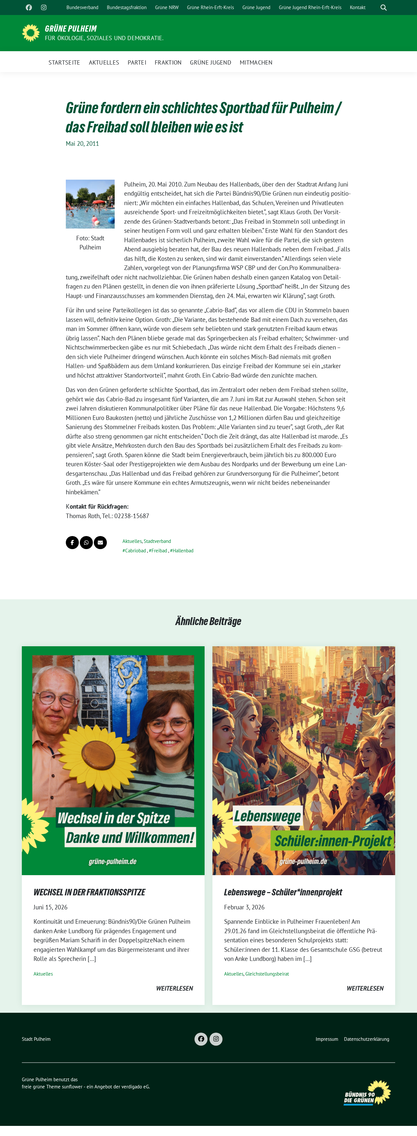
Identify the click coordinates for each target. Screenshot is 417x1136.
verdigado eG (135, 1087)
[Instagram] (43, 7)
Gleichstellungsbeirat (267, 974)
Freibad (159, 550)
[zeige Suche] (383, 7)
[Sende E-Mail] (100, 542)
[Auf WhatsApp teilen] (86, 542)
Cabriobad (135, 550)
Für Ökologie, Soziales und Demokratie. (104, 38)
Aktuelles (132, 541)
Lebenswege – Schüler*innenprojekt (283, 892)
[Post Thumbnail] (113, 760)
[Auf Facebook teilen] (72, 542)
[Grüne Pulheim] (31, 32)
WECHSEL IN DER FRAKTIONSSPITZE (89, 892)
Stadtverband (157, 541)
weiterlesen (174, 988)
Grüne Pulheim (71, 29)
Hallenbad (183, 550)
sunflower (72, 1087)
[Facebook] (28, 7)
